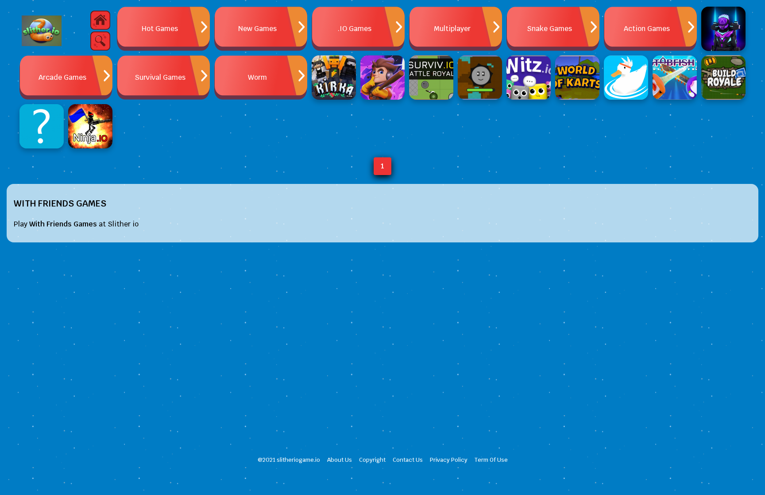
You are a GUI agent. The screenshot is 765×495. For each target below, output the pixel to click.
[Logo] (42, 31)
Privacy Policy (449, 460)
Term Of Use (491, 460)
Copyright (372, 460)
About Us (339, 460)
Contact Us (408, 460)
